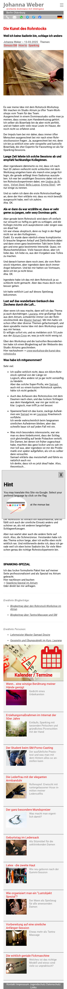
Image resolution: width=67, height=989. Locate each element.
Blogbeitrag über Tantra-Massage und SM (33, 614)
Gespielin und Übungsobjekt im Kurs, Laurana (36, 640)
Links (33, 987)
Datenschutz (53, 984)
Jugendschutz (38, 984)
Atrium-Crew (20, 335)
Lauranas (42, 414)
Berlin (9, 12)
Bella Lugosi (33, 184)
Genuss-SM (10, 45)
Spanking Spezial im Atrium (22, 582)
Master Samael (32, 320)
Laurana (33, 313)
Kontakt (11, 984)
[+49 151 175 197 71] (7, 17)
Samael (53, 384)
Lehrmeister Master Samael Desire (30, 634)
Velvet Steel (18, 184)
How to (23, 45)
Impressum (22, 984)
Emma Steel (48, 184)
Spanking (34, 45)
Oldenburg (19, 12)
